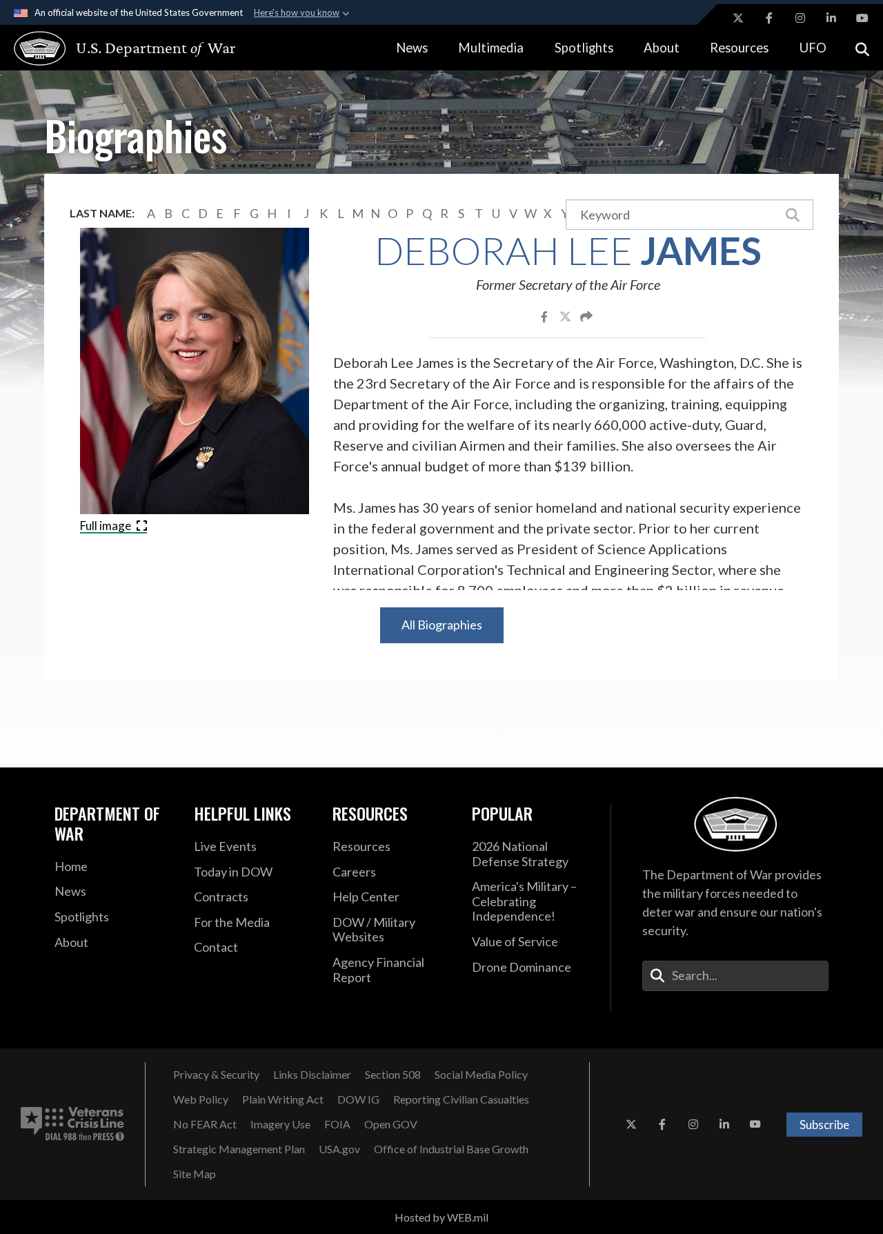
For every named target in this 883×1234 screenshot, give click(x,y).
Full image (106, 525)
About (661, 47)
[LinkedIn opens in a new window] (831, 18)
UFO (813, 47)
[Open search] (862, 48)
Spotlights (584, 47)
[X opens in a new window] (738, 18)
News (412, 47)
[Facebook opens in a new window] (769, 18)
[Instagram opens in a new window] (800, 18)
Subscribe (824, 1124)
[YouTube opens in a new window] (862, 18)
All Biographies (441, 624)
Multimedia (491, 47)
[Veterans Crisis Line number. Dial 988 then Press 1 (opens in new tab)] (72, 1124)
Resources (739, 47)
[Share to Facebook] (545, 316)
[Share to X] (566, 316)
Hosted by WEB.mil (441, 1217)
